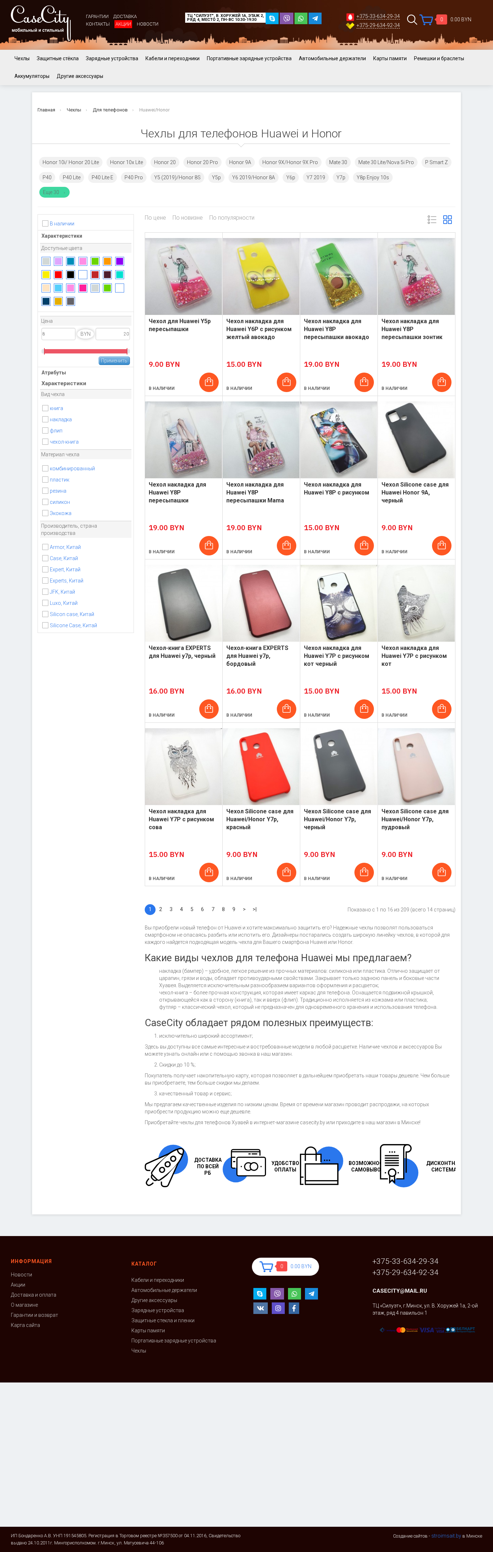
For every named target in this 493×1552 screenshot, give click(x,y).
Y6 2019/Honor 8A (253, 177)
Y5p (216, 177)
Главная (46, 110)
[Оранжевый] (107, 261)
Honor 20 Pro (202, 162)
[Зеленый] (95, 261)
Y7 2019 (315, 177)
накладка (61, 419)
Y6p (290, 177)
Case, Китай (64, 558)
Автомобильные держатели (332, 58)
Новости (147, 24)
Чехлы (22, 58)
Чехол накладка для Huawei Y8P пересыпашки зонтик (411, 329)
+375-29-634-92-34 (378, 25)
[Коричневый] (95, 275)
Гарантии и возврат (34, 1315)
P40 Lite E (102, 177)
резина (58, 491)
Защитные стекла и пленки (163, 1320)
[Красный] (58, 275)
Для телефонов (110, 110)
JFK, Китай (62, 592)
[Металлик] (46, 301)
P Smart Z (436, 162)
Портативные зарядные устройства (249, 58)
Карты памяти (390, 58)
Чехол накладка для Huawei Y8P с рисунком (336, 488)
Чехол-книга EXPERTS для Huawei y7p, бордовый (257, 656)
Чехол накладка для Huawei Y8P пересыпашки (177, 492)
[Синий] (70, 261)
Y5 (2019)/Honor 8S (177, 177)
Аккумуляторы (31, 76)
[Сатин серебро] (95, 288)
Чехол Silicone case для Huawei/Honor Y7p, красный (259, 819)
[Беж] (46, 288)
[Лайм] (107, 288)
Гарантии (97, 16)
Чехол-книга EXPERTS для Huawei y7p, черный (182, 652)
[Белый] (82, 275)
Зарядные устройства (112, 58)
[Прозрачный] (119, 288)
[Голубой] (58, 288)
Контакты (98, 24)
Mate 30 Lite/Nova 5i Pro (386, 162)
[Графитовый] (70, 301)
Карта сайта (25, 1325)
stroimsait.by (446, 1536)
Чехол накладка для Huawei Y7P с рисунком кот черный (336, 656)
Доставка (125, 16)
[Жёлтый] (46, 275)
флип (56, 431)
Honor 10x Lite (126, 162)
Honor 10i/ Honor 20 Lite (71, 162)
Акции (123, 24)
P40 (47, 177)
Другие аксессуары (80, 76)
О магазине (24, 1305)
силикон (60, 502)
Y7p (340, 177)
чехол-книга (64, 442)
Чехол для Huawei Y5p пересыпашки (180, 325)
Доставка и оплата (33, 1295)
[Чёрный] (70, 275)
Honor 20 (165, 162)
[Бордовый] (107, 275)
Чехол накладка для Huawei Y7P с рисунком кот (414, 656)
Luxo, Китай (64, 603)
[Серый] (46, 261)
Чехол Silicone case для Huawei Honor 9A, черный (415, 492)
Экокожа (60, 513)
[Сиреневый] (58, 261)
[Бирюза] (119, 275)
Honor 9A (240, 162)
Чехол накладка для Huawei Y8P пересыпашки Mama (255, 492)
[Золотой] (58, 301)
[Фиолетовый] (119, 261)
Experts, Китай (66, 581)
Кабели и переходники (172, 58)
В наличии (62, 224)
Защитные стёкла (58, 58)
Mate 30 (338, 162)
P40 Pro (134, 177)
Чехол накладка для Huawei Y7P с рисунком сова (181, 819)
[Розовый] (82, 261)
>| (255, 909)
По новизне (188, 218)
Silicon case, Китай (72, 614)
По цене (155, 218)
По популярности (231, 218)
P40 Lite (71, 177)
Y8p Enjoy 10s (373, 177)
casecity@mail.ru (399, 1291)
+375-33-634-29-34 (378, 16)
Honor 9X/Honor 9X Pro (290, 162)
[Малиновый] (82, 288)
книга (56, 408)
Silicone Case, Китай (73, 625)
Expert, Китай (65, 569)
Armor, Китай (65, 547)
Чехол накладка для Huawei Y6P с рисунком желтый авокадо (259, 329)
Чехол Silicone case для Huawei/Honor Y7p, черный (337, 819)
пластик (59, 480)
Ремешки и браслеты (439, 58)
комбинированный (72, 468)
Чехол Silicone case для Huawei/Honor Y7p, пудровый (415, 819)
